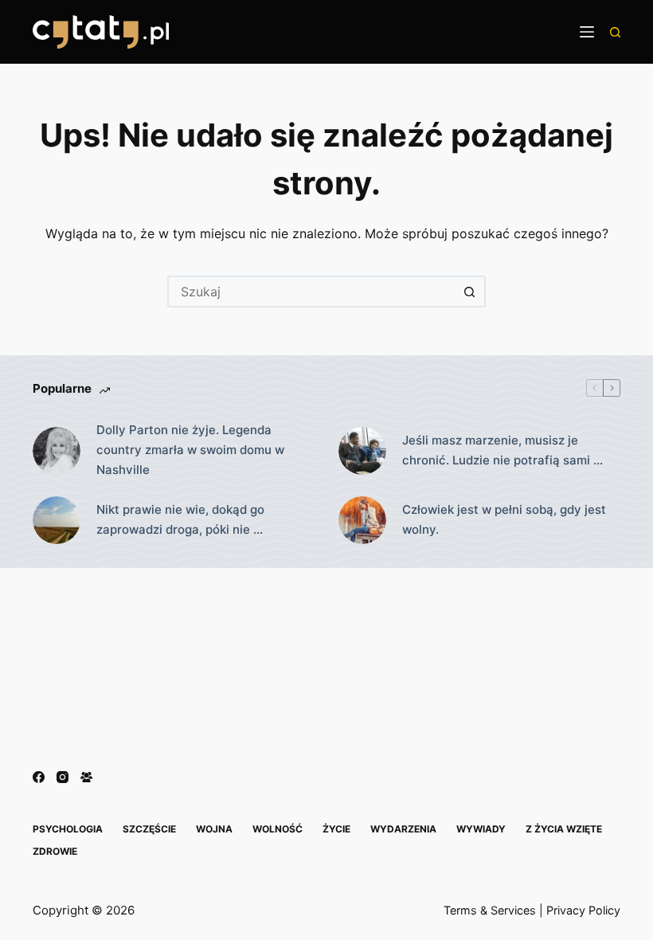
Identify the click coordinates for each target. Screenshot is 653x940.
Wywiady (481, 829)
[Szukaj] (615, 32)
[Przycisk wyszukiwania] (470, 291)
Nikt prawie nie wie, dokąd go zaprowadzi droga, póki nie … (180, 519)
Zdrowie (55, 851)
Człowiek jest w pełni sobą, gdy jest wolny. (504, 519)
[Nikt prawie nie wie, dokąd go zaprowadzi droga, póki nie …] (56, 520)
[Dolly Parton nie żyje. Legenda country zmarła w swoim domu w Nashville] (56, 451)
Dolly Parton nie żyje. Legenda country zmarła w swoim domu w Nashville (190, 449)
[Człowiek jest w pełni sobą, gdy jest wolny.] (362, 520)
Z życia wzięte (564, 829)
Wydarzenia (403, 829)
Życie (336, 829)
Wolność (277, 829)
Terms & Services (490, 910)
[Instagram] (62, 777)
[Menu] (587, 32)
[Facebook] (39, 777)
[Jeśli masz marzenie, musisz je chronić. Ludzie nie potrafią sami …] (362, 451)
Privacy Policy (583, 910)
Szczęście (149, 829)
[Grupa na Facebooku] (86, 777)
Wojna (214, 829)
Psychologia (68, 829)
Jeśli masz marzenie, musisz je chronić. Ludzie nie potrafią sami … (502, 450)
